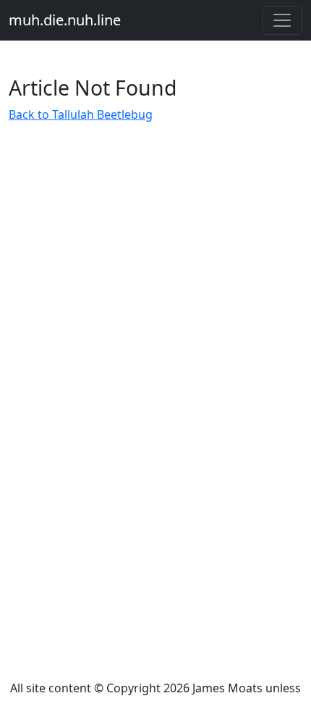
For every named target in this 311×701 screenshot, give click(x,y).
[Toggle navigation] (282, 20)
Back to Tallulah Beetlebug (81, 114)
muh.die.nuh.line (65, 20)
